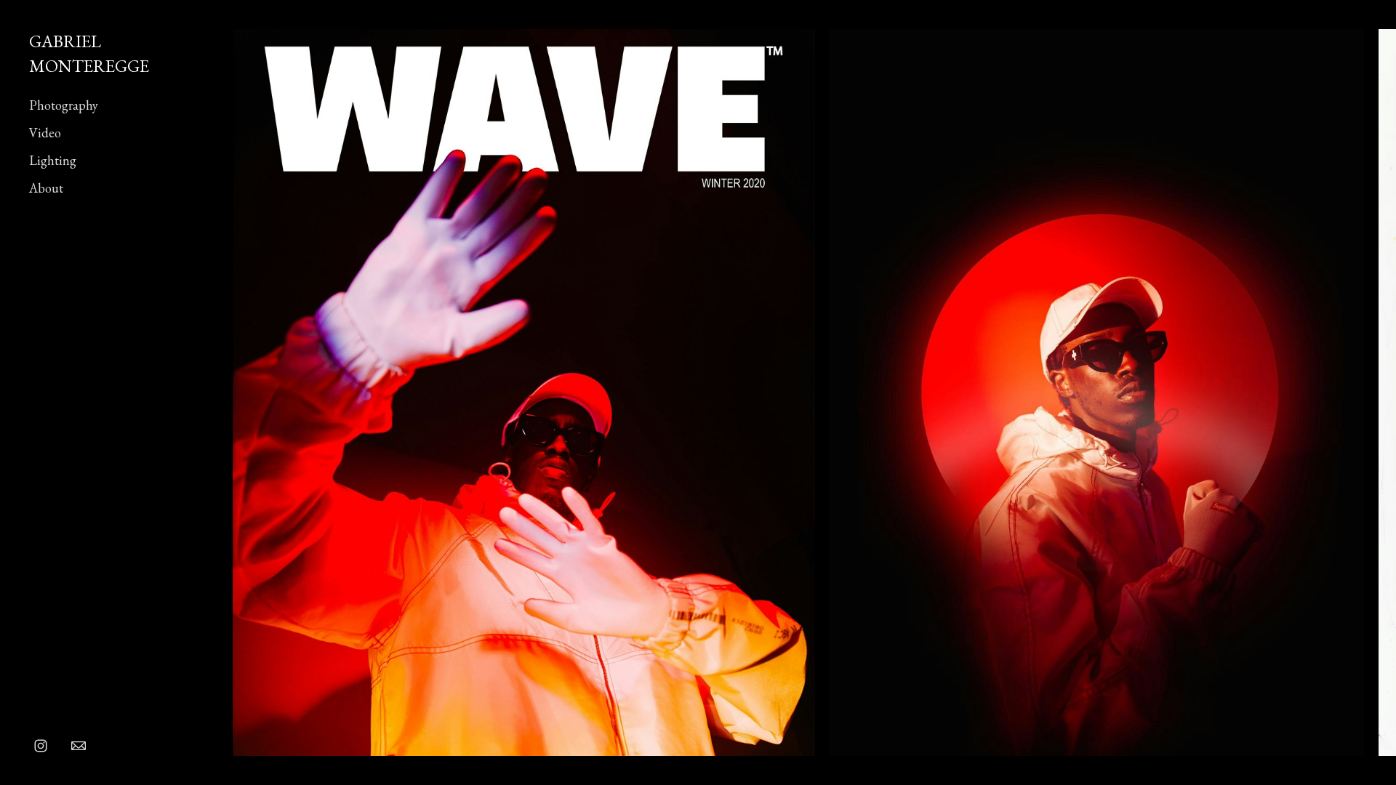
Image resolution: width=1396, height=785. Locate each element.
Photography (63, 105)
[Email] (78, 745)
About (46, 188)
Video (45, 132)
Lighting (52, 160)
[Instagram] (40, 745)
